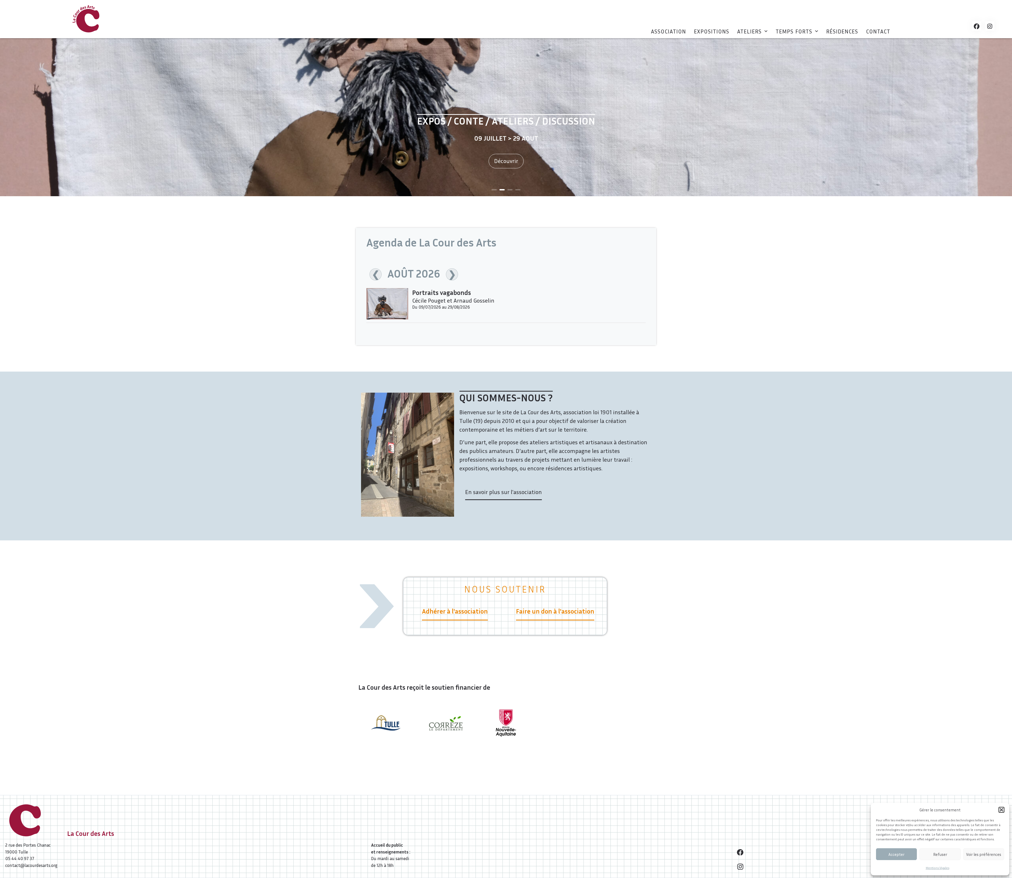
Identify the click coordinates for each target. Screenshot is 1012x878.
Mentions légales (937, 868)
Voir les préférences (983, 854)
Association (668, 31)
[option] (506, 117)
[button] (1001, 809)
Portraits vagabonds (441, 293)
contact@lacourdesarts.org (31, 865)
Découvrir (506, 161)
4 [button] (517, 189)
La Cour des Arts (90, 833)
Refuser (940, 854)
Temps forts (794, 31)
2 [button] (502, 189)
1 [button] (494, 189)
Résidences (842, 31)
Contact (878, 31)
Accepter (896, 854)
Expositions (711, 31)
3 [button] (510, 189)
